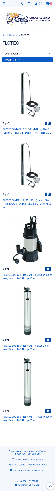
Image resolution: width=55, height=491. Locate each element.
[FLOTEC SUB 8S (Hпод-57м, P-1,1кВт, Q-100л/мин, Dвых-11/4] (27, 382)
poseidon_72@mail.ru (29, 485)
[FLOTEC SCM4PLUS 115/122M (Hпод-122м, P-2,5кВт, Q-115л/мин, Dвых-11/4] (27, 165)
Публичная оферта (37, 464)
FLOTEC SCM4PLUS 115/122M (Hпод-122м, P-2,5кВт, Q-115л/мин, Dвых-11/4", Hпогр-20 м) (27, 204)
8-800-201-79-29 (29, 481)
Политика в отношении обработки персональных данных (27, 452)
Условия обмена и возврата (27, 459)
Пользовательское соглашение (27, 470)
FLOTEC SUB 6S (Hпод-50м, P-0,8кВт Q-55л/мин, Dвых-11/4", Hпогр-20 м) (26, 347)
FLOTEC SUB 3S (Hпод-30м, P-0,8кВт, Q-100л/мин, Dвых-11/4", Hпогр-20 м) (27, 276)
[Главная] (4, 35)
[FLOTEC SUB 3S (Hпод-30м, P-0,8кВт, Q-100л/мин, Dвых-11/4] (27, 240)
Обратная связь (16, 464)
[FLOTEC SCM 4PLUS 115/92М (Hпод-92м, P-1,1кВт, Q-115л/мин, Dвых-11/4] (27, 94)
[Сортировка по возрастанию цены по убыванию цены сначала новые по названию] (27, 53)
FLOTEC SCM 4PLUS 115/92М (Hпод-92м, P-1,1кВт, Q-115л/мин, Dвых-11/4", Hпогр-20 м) (27, 131)
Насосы (13, 35)
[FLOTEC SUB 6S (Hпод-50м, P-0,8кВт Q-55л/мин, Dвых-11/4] (27, 311)
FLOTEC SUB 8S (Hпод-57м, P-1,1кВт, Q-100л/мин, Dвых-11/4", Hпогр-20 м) (27, 418)
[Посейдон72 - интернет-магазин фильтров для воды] (27, 17)
